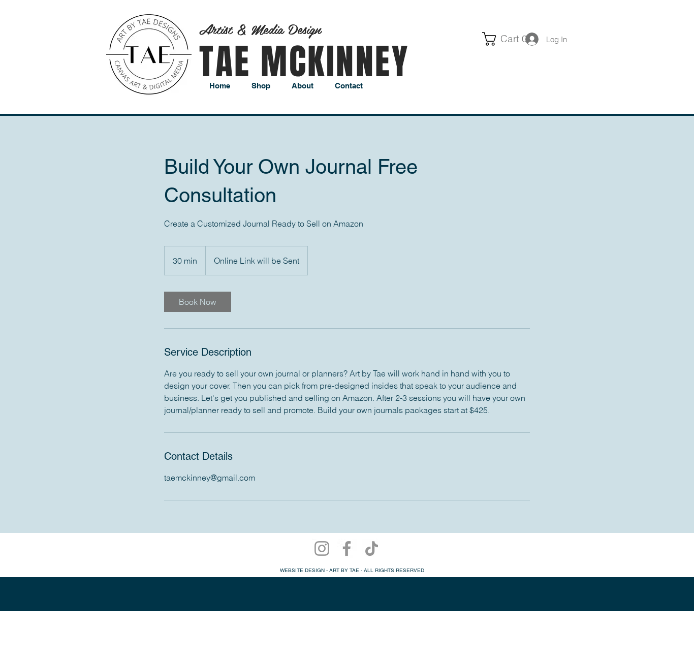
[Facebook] (347, 548)
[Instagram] (322, 548)
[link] (488, 39)
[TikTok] (372, 548)
